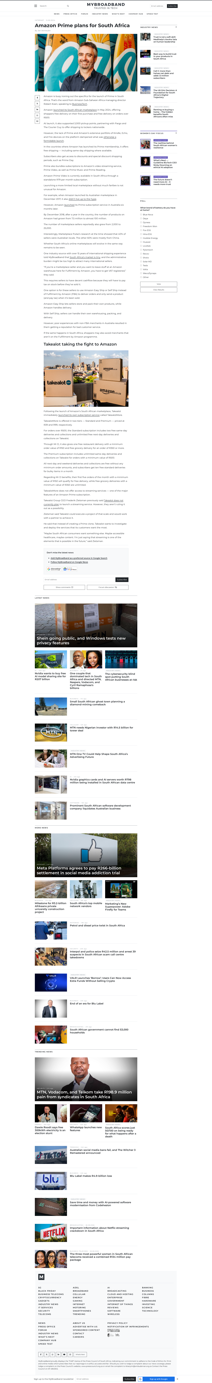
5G (39, 1287)
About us (79, 1323)
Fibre (145, 1297)
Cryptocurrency (49, 1297)
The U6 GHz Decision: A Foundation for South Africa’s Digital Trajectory (165, 94)
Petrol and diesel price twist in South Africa (97, 925)
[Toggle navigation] (35, 6)
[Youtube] (64, 1354)
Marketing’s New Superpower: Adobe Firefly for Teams (117, 906)
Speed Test (152, 14)
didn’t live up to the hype (82, 199)
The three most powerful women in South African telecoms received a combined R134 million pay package (101, 1256)
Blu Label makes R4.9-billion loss (91, 1175)
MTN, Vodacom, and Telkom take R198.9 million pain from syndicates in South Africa (84, 1094)
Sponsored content (86, 1330)
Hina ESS (147, 234)
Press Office (70, 14)
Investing (148, 1304)
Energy (38, 1124)
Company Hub (136, 14)
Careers (78, 1337)
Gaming (78, 1301)
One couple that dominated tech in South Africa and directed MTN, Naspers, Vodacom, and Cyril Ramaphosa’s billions (86, 681)
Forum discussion (106, 587)
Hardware (149, 1301)
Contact (78, 1333)
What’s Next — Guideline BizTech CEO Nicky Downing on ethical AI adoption (165, 164)
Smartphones (82, 1311)
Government (115, 1301)
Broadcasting (76, 1027)
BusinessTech (79, 104)
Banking (147, 1287)
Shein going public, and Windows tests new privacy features (81, 640)
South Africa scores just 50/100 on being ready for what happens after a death (120, 1132)
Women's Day (160, 140)
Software (74, 803)
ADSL (76, 1287)
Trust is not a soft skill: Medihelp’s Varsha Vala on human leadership (165, 39)
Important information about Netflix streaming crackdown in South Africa (99, 1229)
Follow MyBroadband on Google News (69, 562)
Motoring (74, 923)
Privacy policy (117, 1323)
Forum (84, 14)
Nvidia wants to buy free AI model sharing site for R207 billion (50, 676)
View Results (158, 290)
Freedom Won (150, 226)
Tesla (145, 265)
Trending (41, 634)
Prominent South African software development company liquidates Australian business (100, 807)
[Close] (177, 1379)
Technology (150, 1311)
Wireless (113, 1314)
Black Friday (47, 1291)
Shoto (146, 258)
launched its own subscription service (79, 415)
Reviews (113, 1307)
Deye (145, 218)
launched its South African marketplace (75, 110)
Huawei (146, 242)
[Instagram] (70, 1354)
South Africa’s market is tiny (85, 257)
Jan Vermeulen (44, 30)
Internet (39, 20)
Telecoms (44, 1314)
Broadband (80, 1291)
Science (147, 1307)
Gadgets (43, 1301)
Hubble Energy (150, 238)
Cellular (74, 725)
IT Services (45, 1307)
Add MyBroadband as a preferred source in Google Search (79, 558)
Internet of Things (120, 1304)
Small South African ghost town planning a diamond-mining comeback (97, 703)
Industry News (100, 14)
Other (146, 277)
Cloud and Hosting (120, 1294)
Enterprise (115, 1297)
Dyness (146, 222)
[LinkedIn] (37, 109)
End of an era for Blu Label (86, 1003)
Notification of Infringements (128, 1327)
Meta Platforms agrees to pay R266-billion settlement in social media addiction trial (79, 870)
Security (74, 949)
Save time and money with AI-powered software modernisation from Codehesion (100, 1204)
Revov (146, 254)
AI (36, 670)
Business (74, 670)
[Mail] (37, 121)
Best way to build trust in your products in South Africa (164, 56)
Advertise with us (85, 1327)
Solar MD (147, 261)
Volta (145, 269)
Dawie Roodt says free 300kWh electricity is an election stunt (50, 1130)
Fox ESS (147, 230)
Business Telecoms (79, 1251)
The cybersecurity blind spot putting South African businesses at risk (121, 676)
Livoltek (147, 246)
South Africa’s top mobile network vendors (86, 905)
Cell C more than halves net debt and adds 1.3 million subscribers (163, 74)
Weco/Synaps (149, 273)
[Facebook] (40, 1354)
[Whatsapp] (52, 1354)
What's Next (118, 14)
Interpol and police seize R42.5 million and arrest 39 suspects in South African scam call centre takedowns (103, 954)
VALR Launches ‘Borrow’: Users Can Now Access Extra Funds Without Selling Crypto (100, 979)
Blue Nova (148, 214)
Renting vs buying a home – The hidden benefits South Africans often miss (163, 113)
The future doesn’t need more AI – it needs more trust (162, 181)
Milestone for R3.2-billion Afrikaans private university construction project (50, 908)
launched (69, 205)
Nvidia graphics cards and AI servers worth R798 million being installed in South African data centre (102, 781)
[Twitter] (37, 103)
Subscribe (172, 6)
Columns (148, 1294)
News (57, 14)
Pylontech (148, 250)
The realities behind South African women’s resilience (165, 145)
